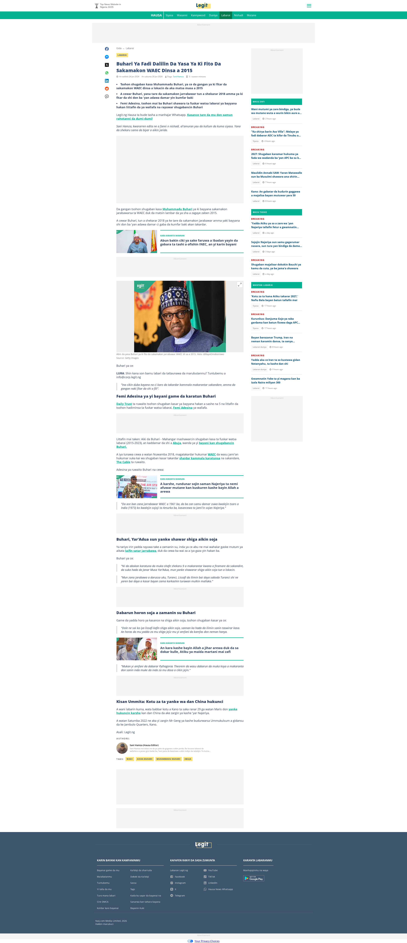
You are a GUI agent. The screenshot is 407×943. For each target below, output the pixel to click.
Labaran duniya (259, 347)
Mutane (251, 15)
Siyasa (169, 15)
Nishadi (238, 15)
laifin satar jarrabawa (140, 551)
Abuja (177, 443)
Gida (118, 48)
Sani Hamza (178, 76)
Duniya (213, 15)
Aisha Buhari (144, 759)
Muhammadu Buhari (177, 209)
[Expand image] (240, 285)
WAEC (212, 454)
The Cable (123, 462)
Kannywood (198, 15)
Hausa (156, 15)
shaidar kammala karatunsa (199, 458)
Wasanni (182, 15)
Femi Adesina (183, 408)
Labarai (225, 15)
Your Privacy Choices (207, 941)
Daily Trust (124, 404)
